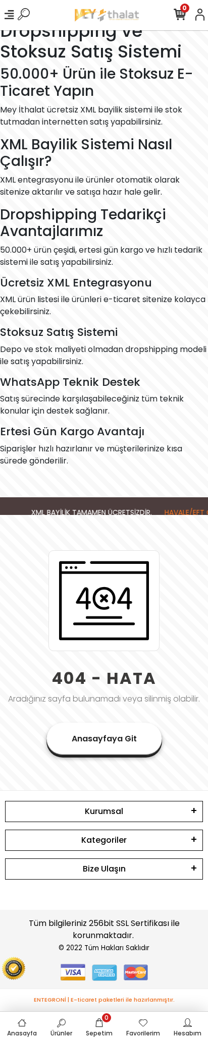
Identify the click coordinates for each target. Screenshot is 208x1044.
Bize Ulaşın (104, 869)
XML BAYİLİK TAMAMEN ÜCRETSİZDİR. (89, 512)
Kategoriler (104, 840)
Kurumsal (104, 811)
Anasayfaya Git (104, 738)
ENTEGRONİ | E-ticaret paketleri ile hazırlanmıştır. (104, 1000)
